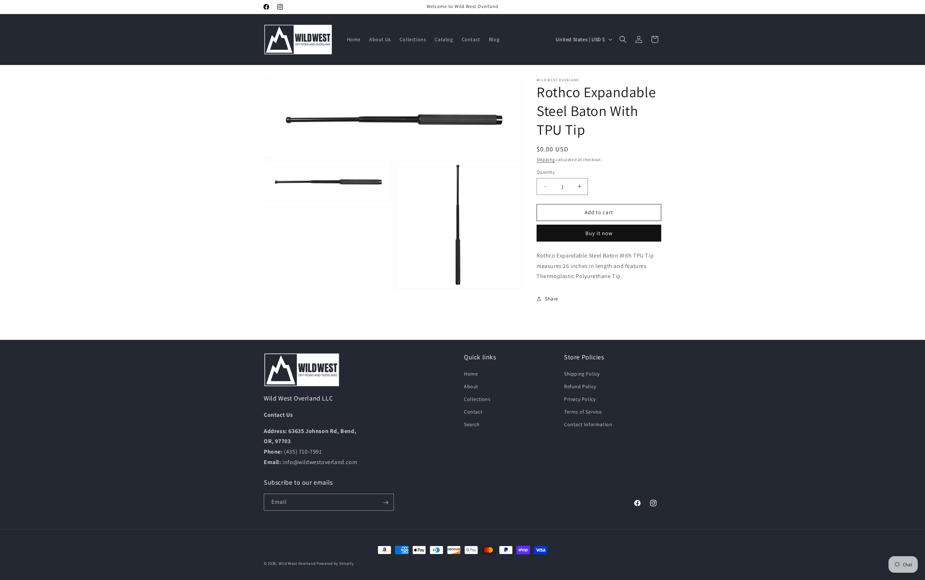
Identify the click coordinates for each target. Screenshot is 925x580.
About (471, 386)
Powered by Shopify (335, 563)
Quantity (546, 172)
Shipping (546, 159)
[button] (623, 39)
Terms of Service (583, 411)
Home (471, 373)
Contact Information (588, 424)
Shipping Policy (582, 373)
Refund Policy (580, 386)
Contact (473, 411)
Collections (477, 399)
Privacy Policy (579, 399)
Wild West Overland (297, 563)
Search (472, 424)
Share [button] (551, 298)
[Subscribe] (385, 502)
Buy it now (599, 233)
